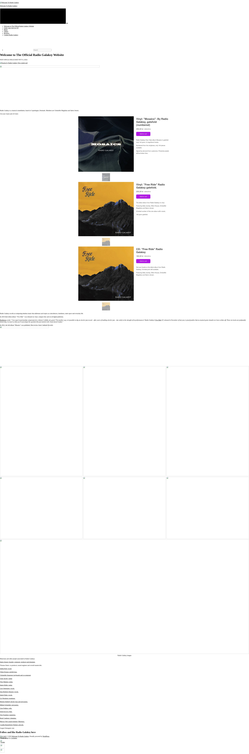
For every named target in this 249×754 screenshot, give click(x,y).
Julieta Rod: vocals (6, 668)
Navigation (62, 23)
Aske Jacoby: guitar (6, 678)
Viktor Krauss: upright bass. (8, 672)
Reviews (6, 33)
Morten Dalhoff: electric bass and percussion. (14, 702)
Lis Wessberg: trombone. (7, 698)
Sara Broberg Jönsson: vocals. (9, 692)
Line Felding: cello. (6, 708)
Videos (6, 31)
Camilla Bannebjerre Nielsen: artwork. (12, 725)
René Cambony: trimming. (8, 718)
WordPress (46, 736)
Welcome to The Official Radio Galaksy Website (19, 26)
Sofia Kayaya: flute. (6, 711)
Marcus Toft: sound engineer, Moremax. (12, 721)
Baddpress (3, 320)
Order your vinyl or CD (11, 28)
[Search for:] (27, 50)
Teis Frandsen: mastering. (8, 715)
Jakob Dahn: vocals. (6, 695)
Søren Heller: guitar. (6, 685)
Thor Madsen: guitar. (6, 682)
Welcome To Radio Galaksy (8, 6)
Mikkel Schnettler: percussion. (9, 705)
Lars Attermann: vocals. (7, 688)
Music (6, 30)
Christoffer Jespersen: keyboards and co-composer (15, 675)
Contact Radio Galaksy (11, 35)
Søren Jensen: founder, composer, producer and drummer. (17, 662)
